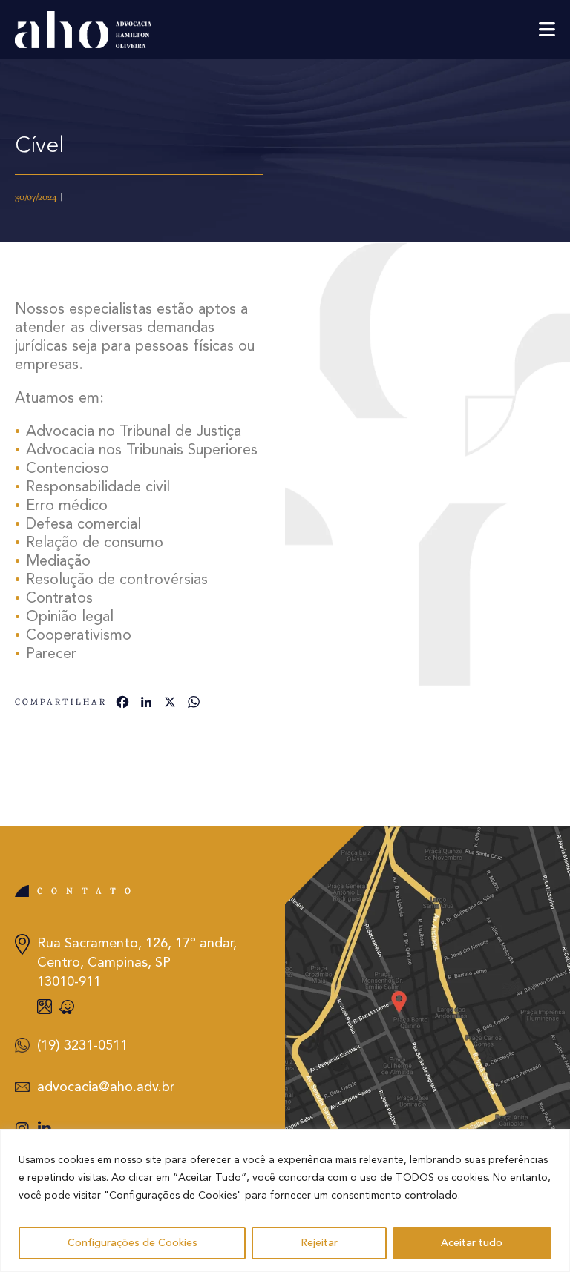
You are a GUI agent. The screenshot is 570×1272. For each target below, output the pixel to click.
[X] (170, 704)
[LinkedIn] (146, 704)
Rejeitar (319, 1243)
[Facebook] (122, 704)
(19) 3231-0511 (82, 1046)
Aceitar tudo (471, 1243)
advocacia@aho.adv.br (105, 1087)
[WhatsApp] (194, 704)
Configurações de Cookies (132, 1243)
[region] (285, 1200)
